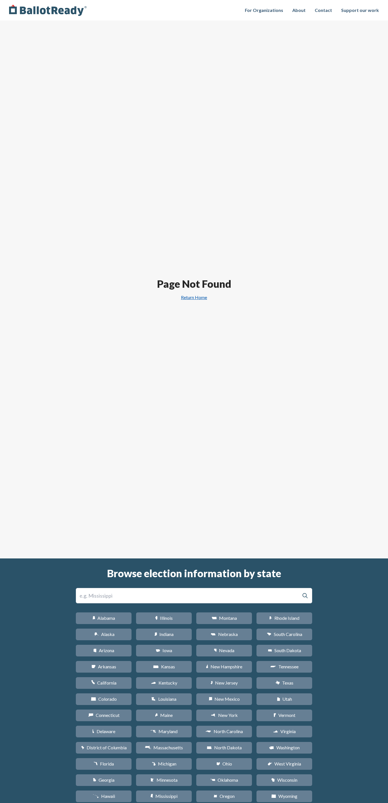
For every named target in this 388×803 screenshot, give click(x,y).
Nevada (224, 650)
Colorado (104, 699)
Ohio (224, 763)
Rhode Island (284, 618)
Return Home (194, 297)
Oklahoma (224, 780)
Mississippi (164, 796)
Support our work (360, 10)
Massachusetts (164, 747)
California (103, 682)
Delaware (103, 731)
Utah (284, 699)
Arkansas (103, 666)
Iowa (164, 650)
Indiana (164, 634)
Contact (323, 10)
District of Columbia (104, 747)
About (299, 10)
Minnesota (164, 780)
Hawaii (104, 796)
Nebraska (224, 634)
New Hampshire (224, 666)
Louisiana (163, 699)
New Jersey (224, 682)
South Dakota (284, 650)
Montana (224, 618)
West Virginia (284, 763)
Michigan (164, 763)
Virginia (284, 731)
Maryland (164, 731)
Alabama (104, 618)
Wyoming (284, 796)
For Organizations (264, 10)
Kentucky (164, 682)
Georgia (103, 780)
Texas (284, 682)
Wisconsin (284, 780)
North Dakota (224, 747)
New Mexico (224, 699)
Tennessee (284, 666)
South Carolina (284, 634)
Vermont (284, 715)
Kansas (164, 666)
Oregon (224, 796)
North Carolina (224, 731)
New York (224, 715)
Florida (103, 763)
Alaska (103, 634)
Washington (284, 747)
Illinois (164, 618)
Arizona (103, 650)
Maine (164, 715)
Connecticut (104, 715)
